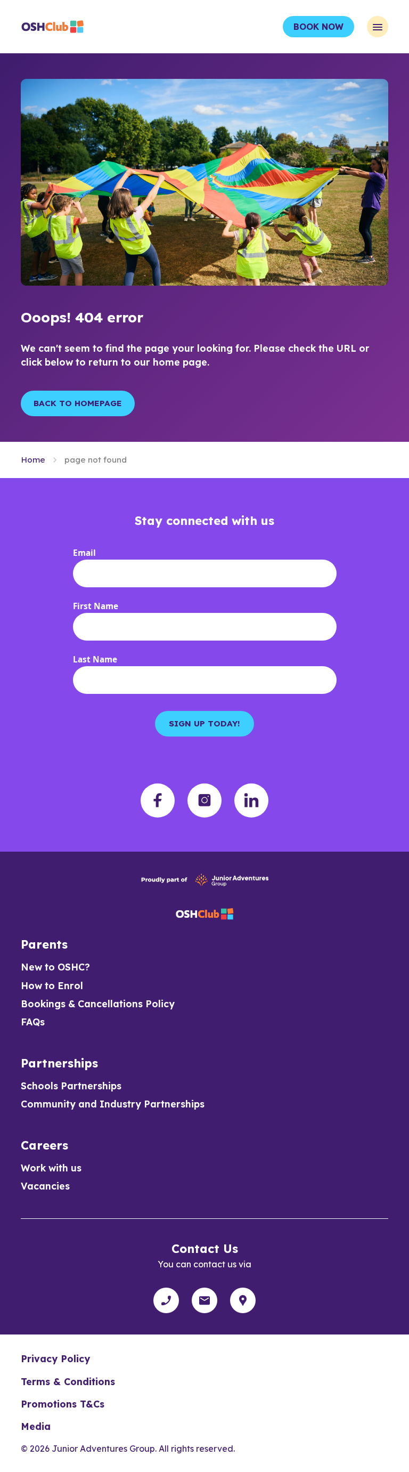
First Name (95, 606)
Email (84, 553)
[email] (204, 1300)
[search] (243, 1300)
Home (33, 460)
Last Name (95, 659)
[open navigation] (377, 26)
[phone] (166, 1300)
